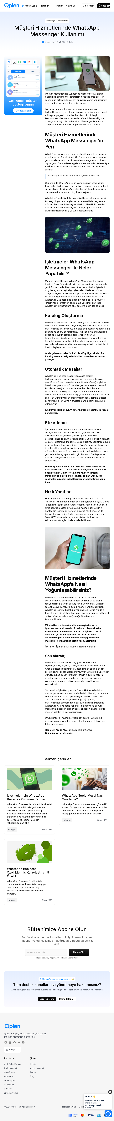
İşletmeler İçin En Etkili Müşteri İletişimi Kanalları (70, 646)
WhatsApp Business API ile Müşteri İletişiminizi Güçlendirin (73, 175)
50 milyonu (76, 183)
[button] (98, 1100)
